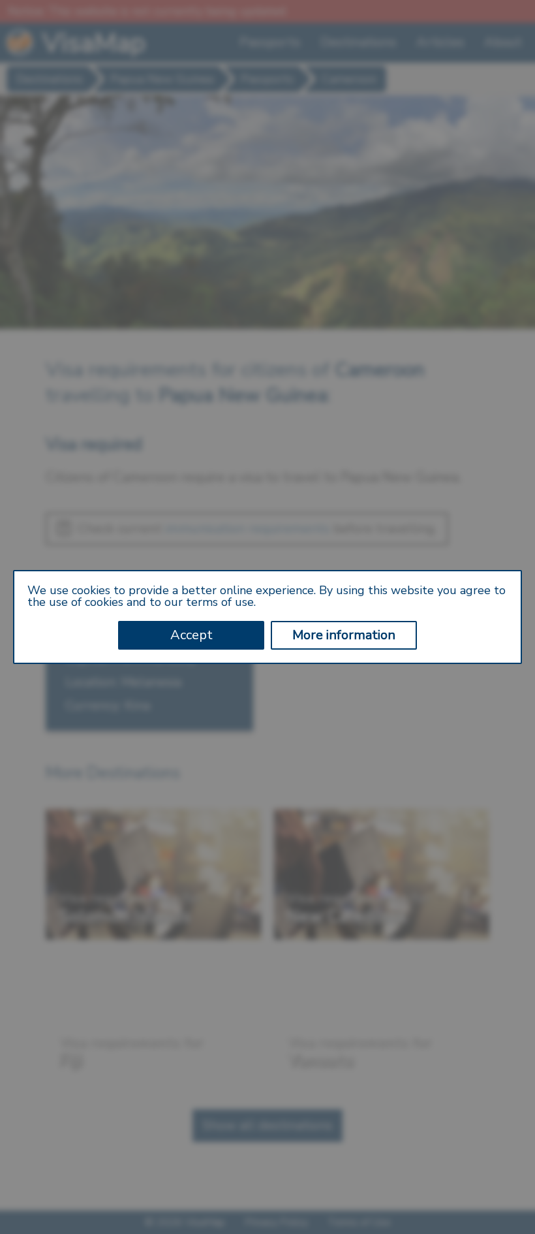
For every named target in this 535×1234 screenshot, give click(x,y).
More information (343, 635)
